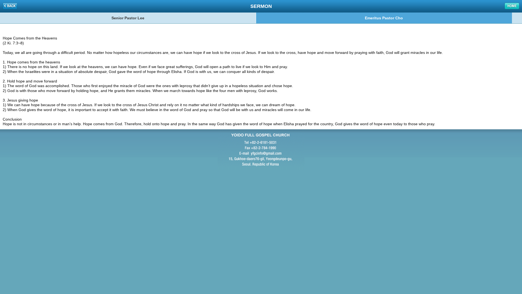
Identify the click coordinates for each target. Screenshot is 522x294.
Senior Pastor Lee (127, 18)
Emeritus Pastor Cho (384, 18)
